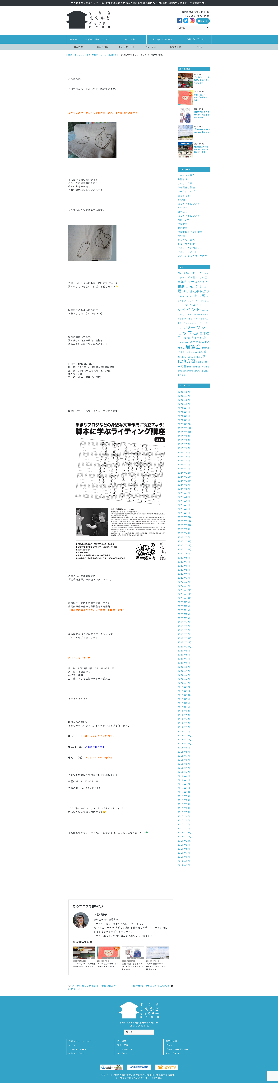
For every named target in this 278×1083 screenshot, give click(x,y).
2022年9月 (184, 553)
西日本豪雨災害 (194, 366)
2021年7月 (184, 610)
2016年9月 (184, 844)
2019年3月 (184, 723)
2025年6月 (184, 448)
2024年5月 (184, 500)
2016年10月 (185, 840)
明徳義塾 (199, 352)
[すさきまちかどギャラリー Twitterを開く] (185, 20)
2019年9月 (184, 699)
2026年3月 (184, 412)
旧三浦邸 (78, 46)
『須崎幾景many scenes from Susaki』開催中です (157, 966)
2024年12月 (185, 472)
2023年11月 (185, 521)
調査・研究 (102, 46)
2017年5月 (184, 812)
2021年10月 (185, 597)
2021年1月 (184, 634)
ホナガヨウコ (183, 323)
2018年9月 (184, 747)
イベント (130, 39)
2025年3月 (184, 460)
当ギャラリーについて (97, 39)
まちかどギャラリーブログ (192, 256)
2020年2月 (184, 678)
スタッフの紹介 (186, 175)
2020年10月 (185, 646)
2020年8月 (184, 654)
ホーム (73, 39)
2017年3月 (184, 820)
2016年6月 (184, 856)
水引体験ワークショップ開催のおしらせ (107, 965)
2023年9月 (184, 529)
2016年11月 (185, 836)
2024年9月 (184, 484)
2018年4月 (184, 767)
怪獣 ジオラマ (187, 352)
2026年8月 (184, 391)
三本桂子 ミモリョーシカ (193, 335)
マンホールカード (197, 323)
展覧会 (193, 346)
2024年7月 (184, 492)
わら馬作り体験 (186, 187)
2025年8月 (184, 440)
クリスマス (186, 314)
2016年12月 (185, 832)
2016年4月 (184, 864)
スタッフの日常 (186, 244)
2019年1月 (184, 731)
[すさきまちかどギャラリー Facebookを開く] (179, 20)
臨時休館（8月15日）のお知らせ (152, 985)
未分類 (181, 235)
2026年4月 (184, 408)
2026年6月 (184, 399)
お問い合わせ (173, 1053)
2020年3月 (184, 674)
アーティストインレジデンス (196, 301)
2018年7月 (184, 755)
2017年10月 (185, 792)
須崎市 (190, 371)
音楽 (180, 370)
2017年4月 (184, 816)
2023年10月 (185, 525)
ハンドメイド (191, 318)
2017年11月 (185, 788)
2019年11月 (185, 691)
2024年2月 (184, 509)
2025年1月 (184, 468)
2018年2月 (184, 775)
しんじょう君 (185, 183)
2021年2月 (184, 630)
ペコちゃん (203, 319)
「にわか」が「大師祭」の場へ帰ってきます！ (84, 965)
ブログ (199, 46)
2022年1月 (184, 585)
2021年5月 (184, 618)
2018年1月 (184, 780)
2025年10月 (185, 432)
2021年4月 (184, 622)
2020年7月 (184, 658)
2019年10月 (185, 695)
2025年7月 (184, 444)
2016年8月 (184, 848)
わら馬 (199, 295)
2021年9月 (184, 602)
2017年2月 (184, 824)
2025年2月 (184, 464)
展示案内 (164, 958)
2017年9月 (184, 796)
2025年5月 (184, 452)
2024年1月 (184, 513)
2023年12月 (185, 517)
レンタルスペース (162, 39)
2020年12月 (185, 638)
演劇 (198, 357)
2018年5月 (184, 763)
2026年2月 (184, 416)
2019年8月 (184, 703)
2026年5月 (184, 403)
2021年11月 (185, 593)
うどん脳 (190, 277)
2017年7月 (184, 804)
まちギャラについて (189, 203)
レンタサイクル (127, 46)
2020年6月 (184, 662)
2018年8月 (184, 751)
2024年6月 (184, 496)
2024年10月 (185, 480)
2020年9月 (184, 650)
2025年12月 (185, 424)
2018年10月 (185, 743)
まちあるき (184, 195)
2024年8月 (184, 488)
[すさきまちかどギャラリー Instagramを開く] (192, 20)
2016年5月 (184, 860)
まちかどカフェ (186, 296)
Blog (201, 20)
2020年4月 (184, 670)
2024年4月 (184, 505)
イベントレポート (187, 252)
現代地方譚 (175, 46)
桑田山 (184, 357)
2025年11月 (185, 428)
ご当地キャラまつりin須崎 (193, 282)
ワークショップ (186, 191)
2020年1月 (184, 682)
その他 (181, 199)
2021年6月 (184, 614)
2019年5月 (184, 715)
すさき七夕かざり (196, 291)
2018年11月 (185, 739)
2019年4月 (184, 719)
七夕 (196, 333)
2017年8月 (184, 800)
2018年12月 (185, 735)
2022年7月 (184, 561)
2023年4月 (184, 533)
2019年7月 (184, 707)
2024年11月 (185, 476)
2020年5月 (184, 666)
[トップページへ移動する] (88, 19)
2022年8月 (184, 557)
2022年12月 (185, 541)
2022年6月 (184, 565)
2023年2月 (184, 537)
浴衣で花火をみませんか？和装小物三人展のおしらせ (132, 966)
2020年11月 (185, 642)
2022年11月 (185, 545)
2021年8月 (184, 606)
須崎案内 (183, 211)
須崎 (185, 371)
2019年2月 (184, 727)
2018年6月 (184, 759)
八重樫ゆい (197, 342)
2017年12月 (185, 784)
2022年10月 (185, 549)
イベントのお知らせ (111, 958)
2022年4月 (184, 573)
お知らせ (90, 958)
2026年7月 (184, 395)
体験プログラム (195, 39)
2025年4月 (184, 456)
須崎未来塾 (199, 371)
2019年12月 (185, 687)
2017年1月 (184, 828)
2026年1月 (184, 420)
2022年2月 (184, 581)
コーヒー (196, 314)
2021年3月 (184, 626)
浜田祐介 (192, 357)
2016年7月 (184, 852)
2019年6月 (184, 711)
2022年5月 (184, 569)
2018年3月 (184, 771)
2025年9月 (184, 436)
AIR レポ (183, 219)
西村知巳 (205, 366)
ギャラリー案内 (186, 240)
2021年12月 (185, 589)
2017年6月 (184, 808)
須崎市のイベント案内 (190, 231)
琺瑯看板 (200, 362)
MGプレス (151, 46)
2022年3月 (184, 577)
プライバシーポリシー (177, 1049)
